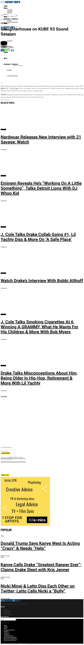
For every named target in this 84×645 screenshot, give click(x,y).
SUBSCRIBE (6, 453)
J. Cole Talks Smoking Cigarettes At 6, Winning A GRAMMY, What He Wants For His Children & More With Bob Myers (39, 326)
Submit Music (7, 614)
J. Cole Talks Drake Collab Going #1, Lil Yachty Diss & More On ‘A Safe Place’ (38, 237)
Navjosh (11, 47)
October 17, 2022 (5, 555)
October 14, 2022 (5, 598)
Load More (4, 396)
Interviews (4, 23)
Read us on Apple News (10, 640)
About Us (6, 633)
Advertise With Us (9, 635)
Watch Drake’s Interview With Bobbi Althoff (42, 280)
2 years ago (4, 149)
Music (6, 8)
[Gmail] (9, 50)
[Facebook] (2, 50)
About (5, 609)
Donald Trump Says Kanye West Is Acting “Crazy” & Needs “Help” (40, 546)
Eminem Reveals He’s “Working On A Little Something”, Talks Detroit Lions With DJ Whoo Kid (41, 188)
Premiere (9, 20)
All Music (9, 9)
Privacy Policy (7, 611)
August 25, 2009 (5, 48)
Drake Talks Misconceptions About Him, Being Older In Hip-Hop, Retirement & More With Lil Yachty (39, 378)
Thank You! (5, 475)
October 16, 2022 (5, 577)
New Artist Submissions (10, 637)
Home (5, 6)
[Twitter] (12, 50)
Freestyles (9, 11)
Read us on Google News (10, 638)
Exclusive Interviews (12, 22)
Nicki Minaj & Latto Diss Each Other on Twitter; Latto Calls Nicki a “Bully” (38, 588)
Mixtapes (9, 12)
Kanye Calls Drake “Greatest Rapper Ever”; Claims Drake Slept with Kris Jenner (41, 567)
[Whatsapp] (5, 50)
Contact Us (7, 612)
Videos (6, 627)
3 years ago (4, 200)
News (2, 535)
